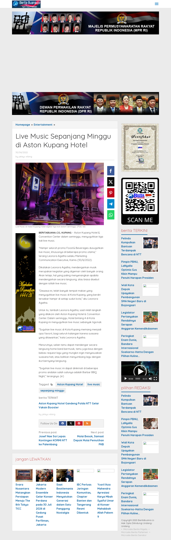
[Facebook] (62, 423)
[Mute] (150, 378)
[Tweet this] (110, 181)
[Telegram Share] (110, 203)
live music (94, 384)
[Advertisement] (85, 65)
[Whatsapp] (110, 214)
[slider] (137, 378)
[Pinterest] (79, 423)
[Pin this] (110, 192)
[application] (140, 371)
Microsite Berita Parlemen (134, 532)
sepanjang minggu (52, 390)
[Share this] (110, 170)
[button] (140, 371)
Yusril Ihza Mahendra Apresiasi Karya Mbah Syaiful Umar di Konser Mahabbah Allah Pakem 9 (105, 500)
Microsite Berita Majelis (135, 529)
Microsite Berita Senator (133, 535)
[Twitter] (70, 423)
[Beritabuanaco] (26, 4)
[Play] (125, 378)
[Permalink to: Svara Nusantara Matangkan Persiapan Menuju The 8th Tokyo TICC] (24, 475)
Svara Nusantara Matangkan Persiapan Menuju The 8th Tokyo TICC (23, 496)
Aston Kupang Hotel (70, 384)
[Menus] (156, 4)
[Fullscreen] (155, 378)
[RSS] (87, 423)
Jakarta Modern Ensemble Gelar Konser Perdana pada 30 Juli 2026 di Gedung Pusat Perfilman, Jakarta (44, 504)
